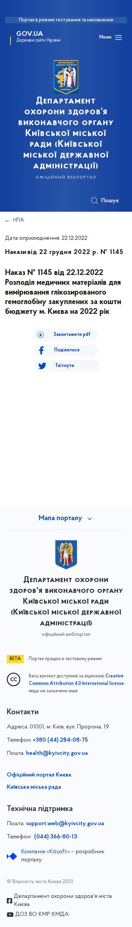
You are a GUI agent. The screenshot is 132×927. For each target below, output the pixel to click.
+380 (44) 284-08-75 (60, 740)
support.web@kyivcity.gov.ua (65, 824)
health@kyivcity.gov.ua (57, 753)
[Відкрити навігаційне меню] (118, 37)
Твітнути (64, 365)
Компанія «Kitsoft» (45, 852)
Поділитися (67, 350)
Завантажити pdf (71, 334)
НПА (18, 220)
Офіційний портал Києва (39, 775)
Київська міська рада (34, 787)
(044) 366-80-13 (55, 837)
